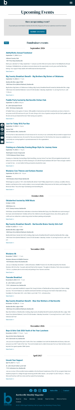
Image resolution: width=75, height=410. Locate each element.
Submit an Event (37, 32)
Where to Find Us (61, 399)
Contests (18, 402)
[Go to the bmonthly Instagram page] (39, 390)
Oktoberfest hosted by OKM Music (20, 200)
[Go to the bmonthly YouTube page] (45, 390)
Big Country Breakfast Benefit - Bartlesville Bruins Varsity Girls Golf (34, 224)
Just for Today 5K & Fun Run (18, 123)
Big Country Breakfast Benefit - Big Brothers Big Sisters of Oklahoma (34, 76)
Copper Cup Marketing (44, 405)
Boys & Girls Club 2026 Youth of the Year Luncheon (27, 330)
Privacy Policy (56, 405)
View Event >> (10, 71)
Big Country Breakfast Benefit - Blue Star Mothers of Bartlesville (33, 301)
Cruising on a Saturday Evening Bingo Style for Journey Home (31, 147)
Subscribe (54, 390)
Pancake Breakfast (14, 277)
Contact (66, 390)
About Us (18, 399)
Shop (25, 399)
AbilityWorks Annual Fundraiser (19, 53)
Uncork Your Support (14, 360)
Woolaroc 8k (11, 253)
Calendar (40, 399)
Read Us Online (49, 399)
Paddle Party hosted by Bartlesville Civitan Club (26, 100)
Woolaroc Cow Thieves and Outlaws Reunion (24, 171)
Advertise (32, 399)
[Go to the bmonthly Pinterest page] (35, 390)
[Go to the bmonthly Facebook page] (30, 390)
